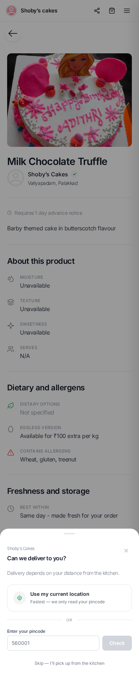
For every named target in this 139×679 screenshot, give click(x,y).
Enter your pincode (26, 631)
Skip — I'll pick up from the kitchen (69, 663)
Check (117, 643)
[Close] (126, 551)
